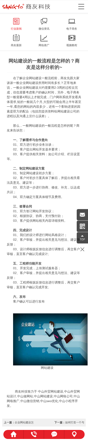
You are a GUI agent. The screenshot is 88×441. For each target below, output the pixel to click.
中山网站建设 (43, 396)
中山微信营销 (29, 401)
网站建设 (35, 78)
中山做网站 (25, 396)
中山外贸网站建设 (50, 391)
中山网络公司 (63, 396)
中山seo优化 (49, 401)
